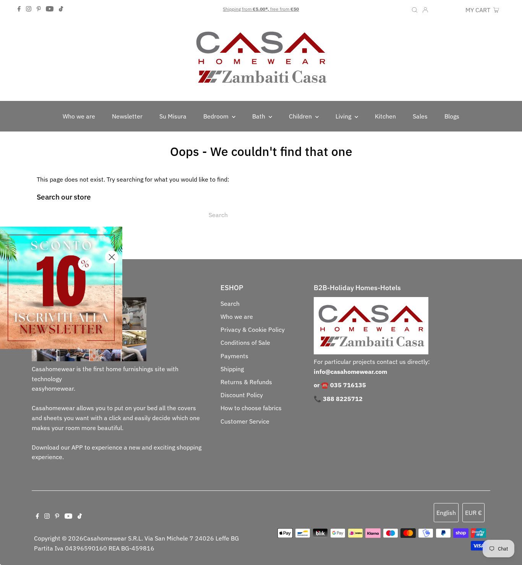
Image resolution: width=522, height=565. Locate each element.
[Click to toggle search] (414, 9)
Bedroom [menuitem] (216, 116)
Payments (234, 356)
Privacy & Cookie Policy (252, 329)
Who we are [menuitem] (79, 116)
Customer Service (244, 421)
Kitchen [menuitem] (385, 116)
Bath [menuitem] (259, 116)
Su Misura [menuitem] (172, 116)
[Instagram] (28, 9)
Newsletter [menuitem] (127, 116)
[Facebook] (19, 9)
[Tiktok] (61, 9)
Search (230, 303)
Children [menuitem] (301, 116)
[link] (61, 288)
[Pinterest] (39, 9)
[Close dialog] (111, 257)
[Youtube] (49, 9)
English (446, 512)
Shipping (232, 369)
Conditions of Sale (245, 342)
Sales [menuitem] (420, 116)
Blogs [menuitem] (451, 116)
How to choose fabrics (251, 408)
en (437, 10)
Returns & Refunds (246, 382)
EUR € (453, 10)
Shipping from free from (261, 9)
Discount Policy (241, 395)
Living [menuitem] (344, 116)
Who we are (236, 316)
